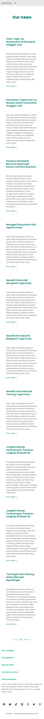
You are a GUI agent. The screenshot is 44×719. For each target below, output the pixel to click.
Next (28, 639)
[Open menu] (15, 3)
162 (20, 639)
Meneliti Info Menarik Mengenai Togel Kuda (18, 337)
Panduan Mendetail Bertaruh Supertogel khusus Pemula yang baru (21, 164)
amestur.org (6, 3)
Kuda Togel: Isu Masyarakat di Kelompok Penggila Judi (20, 41)
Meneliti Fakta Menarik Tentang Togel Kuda (19, 393)
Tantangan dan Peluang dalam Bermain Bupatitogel (20, 577)
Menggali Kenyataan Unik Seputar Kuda (21, 226)
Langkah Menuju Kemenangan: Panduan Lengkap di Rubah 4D (19, 450)
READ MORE (11, 86)
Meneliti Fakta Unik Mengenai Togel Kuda (18, 282)
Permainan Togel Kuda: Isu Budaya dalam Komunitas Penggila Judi (21, 102)
